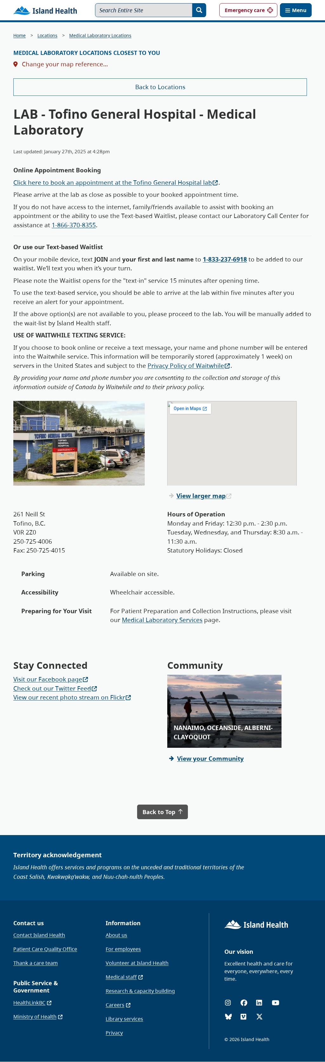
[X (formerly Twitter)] (259, 1016)
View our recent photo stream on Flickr (69, 697)
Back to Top (160, 812)
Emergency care (245, 10)
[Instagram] (228, 1002)
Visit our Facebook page (47, 679)
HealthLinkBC (29, 1002)
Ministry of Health (34, 1016)
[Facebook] (243, 1002)
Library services (124, 1018)
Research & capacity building (140, 990)
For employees (123, 949)
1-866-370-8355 (74, 225)
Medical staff (121, 976)
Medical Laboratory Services (162, 620)
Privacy (114, 1032)
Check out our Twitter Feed (52, 688)
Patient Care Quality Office (45, 949)
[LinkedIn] (259, 1002)
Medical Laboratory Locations (100, 35)
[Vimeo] (243, 1016)
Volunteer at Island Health (137, 962)
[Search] (199, 10)
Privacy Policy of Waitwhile (186, 366)
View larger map (201, 496)
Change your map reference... (64, 64)
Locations (47, 35)
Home (19, 35)
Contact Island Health (39, 935)
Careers (115, 1004)
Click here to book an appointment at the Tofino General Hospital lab (112, 182)
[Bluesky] (228, 1016)
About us (116, 935)
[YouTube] (275, 1002)
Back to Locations (160, 87)
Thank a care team (35, 962)
